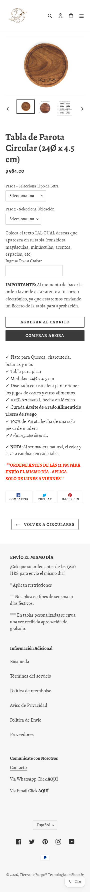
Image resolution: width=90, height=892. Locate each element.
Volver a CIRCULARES (48, 524)
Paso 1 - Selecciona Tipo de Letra (32, 186)
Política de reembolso (30, 691)
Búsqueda (19, 661)
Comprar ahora (45, 335)
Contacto (18, 768)
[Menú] (81, 15)
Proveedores (22, 734)
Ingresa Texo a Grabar (24, 261)
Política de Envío (25, 720)
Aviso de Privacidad (28, 705)
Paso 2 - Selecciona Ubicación (30, 209)
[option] (25, 106)
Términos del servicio (30, 676)
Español (43, 825)
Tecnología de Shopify (66, 875)
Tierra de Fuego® (33, 875)
